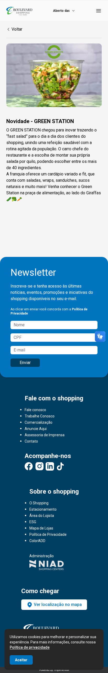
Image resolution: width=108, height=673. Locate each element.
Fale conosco (35, 410)
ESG (32, 522)
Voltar (17, 29)
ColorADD (37, 541)
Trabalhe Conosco (40, 416)
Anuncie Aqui (36, 429)
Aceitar (21, 660)
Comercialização (38, 422)
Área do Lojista (41, 516)
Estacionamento (43, 509)
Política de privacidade (30, 647)
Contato (31, 441)
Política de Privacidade (48, 534)
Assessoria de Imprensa (44, 435)
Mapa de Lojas (41, 528)
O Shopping (38, 503)
